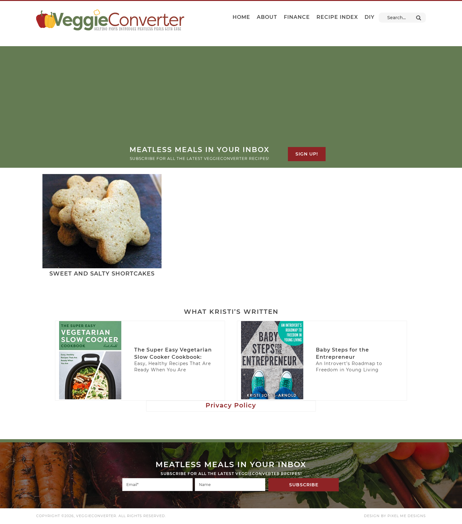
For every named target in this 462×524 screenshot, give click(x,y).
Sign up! (306, 154)
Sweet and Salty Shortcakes (102, 273)
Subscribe (303, 485)
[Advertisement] (231, 98)
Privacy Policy (231, 405)
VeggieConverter (110, 19)
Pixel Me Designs (407, 516)
